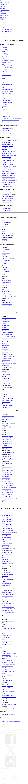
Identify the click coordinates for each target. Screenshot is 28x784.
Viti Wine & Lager (6, 184)
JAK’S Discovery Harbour (8, 426)
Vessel (3, 500)
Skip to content (3, 0)
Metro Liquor (5, 419)
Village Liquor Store (6, 210)
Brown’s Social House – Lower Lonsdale (11, 118)
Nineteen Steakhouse (6, 537)
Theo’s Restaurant (6, 599)
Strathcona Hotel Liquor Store (8, 492)
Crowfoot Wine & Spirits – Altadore (10, 656)
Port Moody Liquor (6, 285)
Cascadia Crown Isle (6, 472)
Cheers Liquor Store (6, 635)
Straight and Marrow (6, 93)
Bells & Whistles (5, 51)
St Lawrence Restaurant (7, 91)
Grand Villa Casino (6, 222)
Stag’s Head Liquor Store (7, 563)
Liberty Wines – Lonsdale (7, 196)
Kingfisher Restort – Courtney (9, 336)
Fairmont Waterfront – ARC (8, 60)
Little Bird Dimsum (6, 75)
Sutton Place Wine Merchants (8, 182)
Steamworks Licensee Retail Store (9, 180)
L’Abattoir (4, 69)
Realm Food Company (7, 351)
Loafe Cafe (4, 76)
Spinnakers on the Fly (7, 352)
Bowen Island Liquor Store (8, 416)
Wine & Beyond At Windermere (9, 697)
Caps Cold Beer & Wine (7, 515)
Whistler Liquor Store (7, 305)
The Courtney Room (6, 358)
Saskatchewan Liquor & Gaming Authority (11, 721)
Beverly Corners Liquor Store (8, 423)
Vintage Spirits (5, 501)
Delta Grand (4, 557)
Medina (3, 78)
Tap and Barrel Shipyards (7, 121)
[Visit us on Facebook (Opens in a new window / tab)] (11, 743)
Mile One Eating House (7, 240)
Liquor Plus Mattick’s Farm (8, 490)
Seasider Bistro (5, 632)
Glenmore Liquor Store (7, 521)
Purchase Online (8, 29)
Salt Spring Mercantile (7, 456)
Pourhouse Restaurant (7, 89)
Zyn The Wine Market (7, 680)
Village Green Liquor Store (8, 612)
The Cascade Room (6, 100)
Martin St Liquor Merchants (8, 594)
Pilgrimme (4, 371)
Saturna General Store (7, 463)
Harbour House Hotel (7, 334)
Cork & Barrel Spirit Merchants (9, 487)
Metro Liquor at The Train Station (9, 532)
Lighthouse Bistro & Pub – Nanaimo (10, 338)
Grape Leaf (4, 570)
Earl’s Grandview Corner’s (8, 235)
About (4, 24)
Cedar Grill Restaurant (7, 405)
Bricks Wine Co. (6, 655)
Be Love (4, 323)
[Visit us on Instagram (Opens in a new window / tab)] (11, 766)
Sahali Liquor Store (6, 561)
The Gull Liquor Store (7, 202)
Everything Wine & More (7, 686)
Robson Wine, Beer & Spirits (8, 177)
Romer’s (4, 226)
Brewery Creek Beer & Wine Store (10, 140)
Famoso (3, 523)
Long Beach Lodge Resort (8, 398)
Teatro (3, 673)
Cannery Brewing (6, 585)
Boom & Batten (5, 325)
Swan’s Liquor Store (6, 496)
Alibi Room (4, 47)
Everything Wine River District (9, 151)
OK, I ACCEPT (3, 783)
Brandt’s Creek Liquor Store (8, 514)
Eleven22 (4, 624)
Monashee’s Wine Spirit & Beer (9, 608)
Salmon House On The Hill (8, 133)
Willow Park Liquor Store (7, 678)
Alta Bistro (4, 239)
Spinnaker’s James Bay (7, 494)
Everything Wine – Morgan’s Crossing (10, 296)
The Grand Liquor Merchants (8, 628)
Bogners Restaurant (6, 583)
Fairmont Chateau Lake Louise (9, 704)
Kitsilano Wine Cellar (7, 158)
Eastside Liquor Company (8, 607)
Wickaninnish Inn (6, 402)
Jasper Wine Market (6, 687)
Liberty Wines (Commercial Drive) (10, 168)
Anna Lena (4, 49)
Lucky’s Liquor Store (6, 439)
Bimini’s (4, 53)
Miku (3, 80)
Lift (2, 73)
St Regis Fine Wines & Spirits (8, 179)
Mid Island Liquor (6, 448)
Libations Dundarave (6, 208)
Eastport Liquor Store (7, 660)
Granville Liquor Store (7, 153)
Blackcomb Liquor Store (7, 302)
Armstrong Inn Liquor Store (8, 621)
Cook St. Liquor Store (7, 485)
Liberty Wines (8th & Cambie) (9, 166)
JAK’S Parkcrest (5, 254)
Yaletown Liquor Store (7, 186)
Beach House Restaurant (7, 128)
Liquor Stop (4, 700)
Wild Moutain (5, 394)
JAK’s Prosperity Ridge (7, 644)
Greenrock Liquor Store (7, 437)
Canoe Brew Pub (6, 330)
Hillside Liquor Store (6, 489)
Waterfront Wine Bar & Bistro (8, 548)
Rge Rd (3, 693)
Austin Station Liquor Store (8, 258)
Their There (4, 106)
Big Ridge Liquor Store (7, 295)
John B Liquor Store (6, 263)
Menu (2, 19)
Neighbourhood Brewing (7, 596)
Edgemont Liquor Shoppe (8, 192)
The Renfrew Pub (6, 383)
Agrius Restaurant (6, 319)
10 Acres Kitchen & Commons (9, 318)
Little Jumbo (4, 340)
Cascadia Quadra (6, 479)
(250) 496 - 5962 (15, 730)
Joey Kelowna (5, 526)
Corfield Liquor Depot (7, 447)
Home (4, 22)
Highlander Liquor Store (7, 662)
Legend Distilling (6, 572)
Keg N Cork (4, 689)
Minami (3, 82)
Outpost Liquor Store (6, 280)
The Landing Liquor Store (8, 441)
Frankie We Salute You (7, 524)
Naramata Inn (5, 576)
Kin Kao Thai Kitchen (7, 67)
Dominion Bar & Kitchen (7, 233)
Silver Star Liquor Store (7, 610)
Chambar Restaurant (6, 56)
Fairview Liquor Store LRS (8, 588)
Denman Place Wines (6, 149)
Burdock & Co (5, 55)
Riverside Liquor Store (7, 598)
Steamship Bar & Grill (7, 354)
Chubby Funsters (6, 637)
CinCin (3, 58)
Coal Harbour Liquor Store (8, 144)
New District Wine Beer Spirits (9, 173)
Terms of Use (5, 724)
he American (5, 97)
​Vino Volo (4, 229)
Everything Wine (5, 194)
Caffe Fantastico (5, 329)
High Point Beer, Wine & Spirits (9, 155)
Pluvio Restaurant (6, 407)
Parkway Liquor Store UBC (8, 175)
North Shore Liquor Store (7, 198)
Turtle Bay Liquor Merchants (8, 566)
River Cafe (4, 669)
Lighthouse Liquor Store (7, 641)
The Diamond (5, 98)
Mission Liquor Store (6, 534)
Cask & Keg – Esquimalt (7, 483)
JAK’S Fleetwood (6, 298)
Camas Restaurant (6, 374)
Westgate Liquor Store (7, 282)
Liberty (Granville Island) (7, 164)
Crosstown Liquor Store (7, 146)
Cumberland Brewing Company (9, 363)
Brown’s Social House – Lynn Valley (10, 120)
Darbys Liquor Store (6, 147)
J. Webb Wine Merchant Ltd (8, 664)
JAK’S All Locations (6, 157)
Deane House (5, 658)
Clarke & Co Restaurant (7, 332)
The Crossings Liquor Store (8, 543)
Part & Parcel (5, 349)
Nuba (3, 86)
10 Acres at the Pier (6, 391)
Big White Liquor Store (7, 552)
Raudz (3, 541)
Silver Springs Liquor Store (8, 671)
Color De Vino (5, 684)
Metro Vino (4, 667)
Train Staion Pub (5, 545)
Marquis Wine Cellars (7, 171)
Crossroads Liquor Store (7, 436)
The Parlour (4, 104)
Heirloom (4, 132)
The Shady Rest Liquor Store (8, 452)
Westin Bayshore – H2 (7, 109)
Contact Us (5, 36)
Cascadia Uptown (6, 481)
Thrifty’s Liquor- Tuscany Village (9, 498)
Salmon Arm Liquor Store (8, 603)
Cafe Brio (4, 327)
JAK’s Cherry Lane (6, 592)
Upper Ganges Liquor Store (8, 459)
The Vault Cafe (5, 380)
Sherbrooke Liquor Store (7, 695)
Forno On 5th (5, 559)
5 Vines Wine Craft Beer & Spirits (9, 653)
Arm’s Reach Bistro (6, 116)
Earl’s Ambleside (5, 130)
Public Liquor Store (6, 539)
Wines (4, 27)
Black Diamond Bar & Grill (8, 554)
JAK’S (3, 274)
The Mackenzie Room (7, 102)
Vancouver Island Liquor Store (9, 443)
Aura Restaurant (5, 321)
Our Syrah (7, 25)
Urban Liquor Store (6, 546)
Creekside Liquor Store (7, 519)
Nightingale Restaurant (7, 84)
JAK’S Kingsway (6, 253)
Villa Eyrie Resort (6, 360)
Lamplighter (4, 71)
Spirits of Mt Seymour (7, 200)
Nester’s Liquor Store (7, 304)
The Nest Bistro (5, 378)
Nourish (3, 343)
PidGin (3, 87)
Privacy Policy (5, 726)
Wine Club (5, 33)
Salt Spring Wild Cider (7, 387)
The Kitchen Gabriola (7, 367)
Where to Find (8, 31)
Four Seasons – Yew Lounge (8, 65)
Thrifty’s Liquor (5, 432)
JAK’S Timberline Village (8, 428)
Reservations (6, 35)
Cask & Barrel (5, 517)
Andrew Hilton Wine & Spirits (9, 708)
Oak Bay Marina (5, 345)
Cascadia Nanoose (6, 478)
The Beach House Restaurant (8, 356)
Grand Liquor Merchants (7, 579)
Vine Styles (4, 676)
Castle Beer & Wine (6, 467)
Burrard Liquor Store (6, 142)
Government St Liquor (7, 590)
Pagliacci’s (4, 347)
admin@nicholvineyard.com (6, 732)
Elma (3, 587)
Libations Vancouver (6, 162)
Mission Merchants (6, 535)
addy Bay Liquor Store (8, 470)
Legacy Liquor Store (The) (8, 160)
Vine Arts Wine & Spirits (7, 675)
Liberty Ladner (5, 267)
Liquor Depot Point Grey (7, 169)
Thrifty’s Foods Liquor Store (8, 458)
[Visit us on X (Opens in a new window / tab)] (11, 755)
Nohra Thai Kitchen (6, 341)
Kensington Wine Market (7, 666)
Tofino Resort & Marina (7, 400)
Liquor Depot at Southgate (8, 691)
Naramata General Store (7, 574)
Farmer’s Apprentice (6, 62)
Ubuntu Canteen (5, 107)
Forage (3, 64)
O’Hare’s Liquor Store (7, 291)
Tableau (3, 95)
